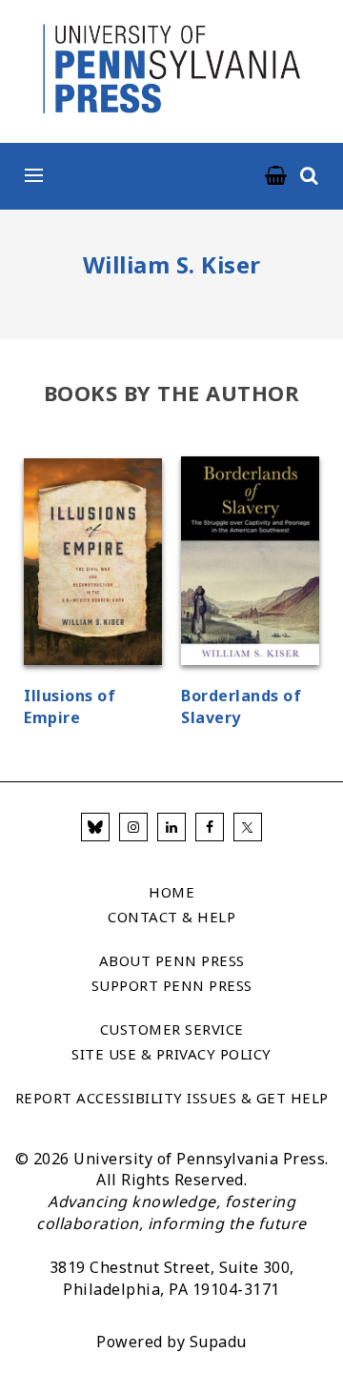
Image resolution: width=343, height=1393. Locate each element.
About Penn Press (172, 960)
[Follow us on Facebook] (209, 827)
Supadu (218, 1341)
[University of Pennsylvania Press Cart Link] (276, 176)
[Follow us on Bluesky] (95, 827)
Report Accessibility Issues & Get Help (172, 1097)
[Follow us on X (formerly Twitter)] (247, 827)
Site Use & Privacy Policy (171, 1053)
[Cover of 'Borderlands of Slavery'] (250, 563)
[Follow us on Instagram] (133, 827)
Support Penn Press (171, 985)
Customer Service (172, 1029)
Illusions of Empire (69, 706)
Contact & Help (171, 916)
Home (171, 891)
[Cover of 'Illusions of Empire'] (93, 564)
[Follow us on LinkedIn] (171, 827)
